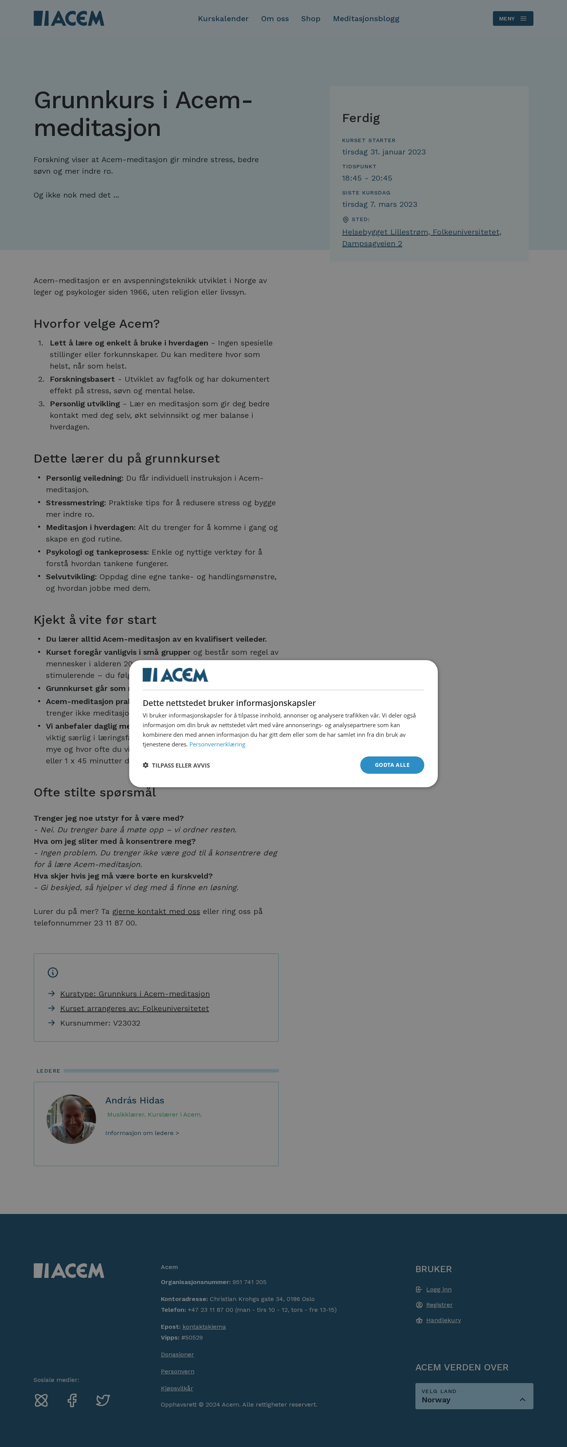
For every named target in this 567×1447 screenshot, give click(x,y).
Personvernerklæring (217, 744)
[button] (176, 765)
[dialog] (283, 723)
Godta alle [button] (392, 764)
